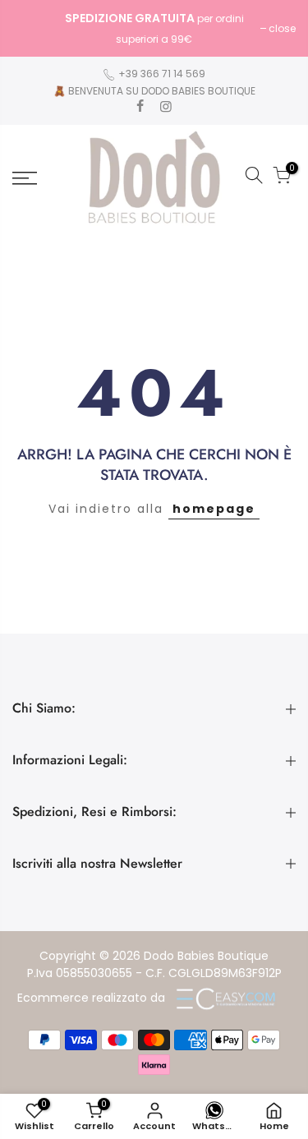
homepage (213, 508)
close (34, 28)
